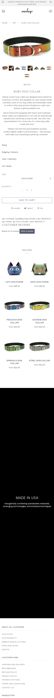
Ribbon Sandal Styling (13, 642)
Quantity (6, 186)
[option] (27, 47)
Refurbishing (9, 668)
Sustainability (9, 638)
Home (5, 23)
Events (5, 650)
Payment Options (11, 680)
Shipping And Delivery (13, 664)
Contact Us (8, 688)
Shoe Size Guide (10, 646)
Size (4, 174)
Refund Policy (9, 672)
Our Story (7, 634)
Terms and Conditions (13, 684)
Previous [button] (6, 46)
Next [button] (47, 46)
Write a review (27, 231)
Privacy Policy (9, 676)
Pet (14, 23)
